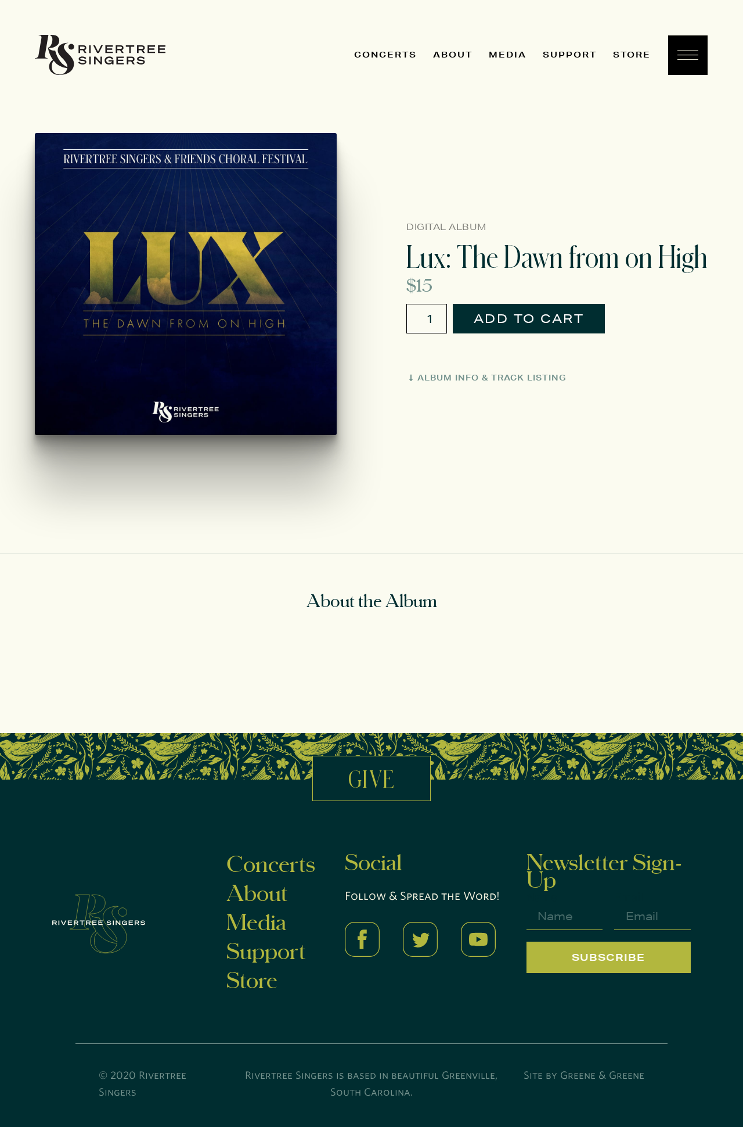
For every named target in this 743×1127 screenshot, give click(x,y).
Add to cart (529, 318)
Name (541, 897)
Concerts (385, 54)
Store (632, 54)
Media (507, 54)
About (453, 54)
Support (570, 54)
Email (628, 897)
